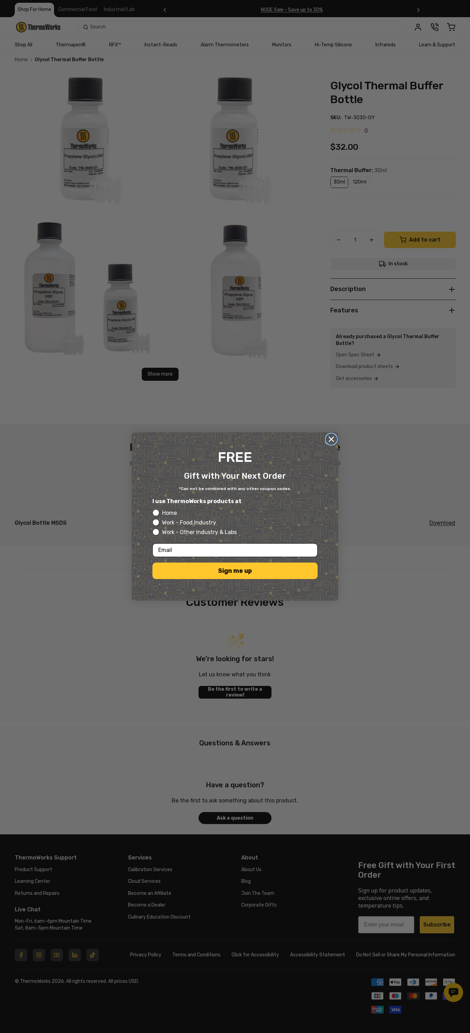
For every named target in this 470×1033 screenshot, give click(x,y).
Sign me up (235, 571)
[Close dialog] (331, 439)
